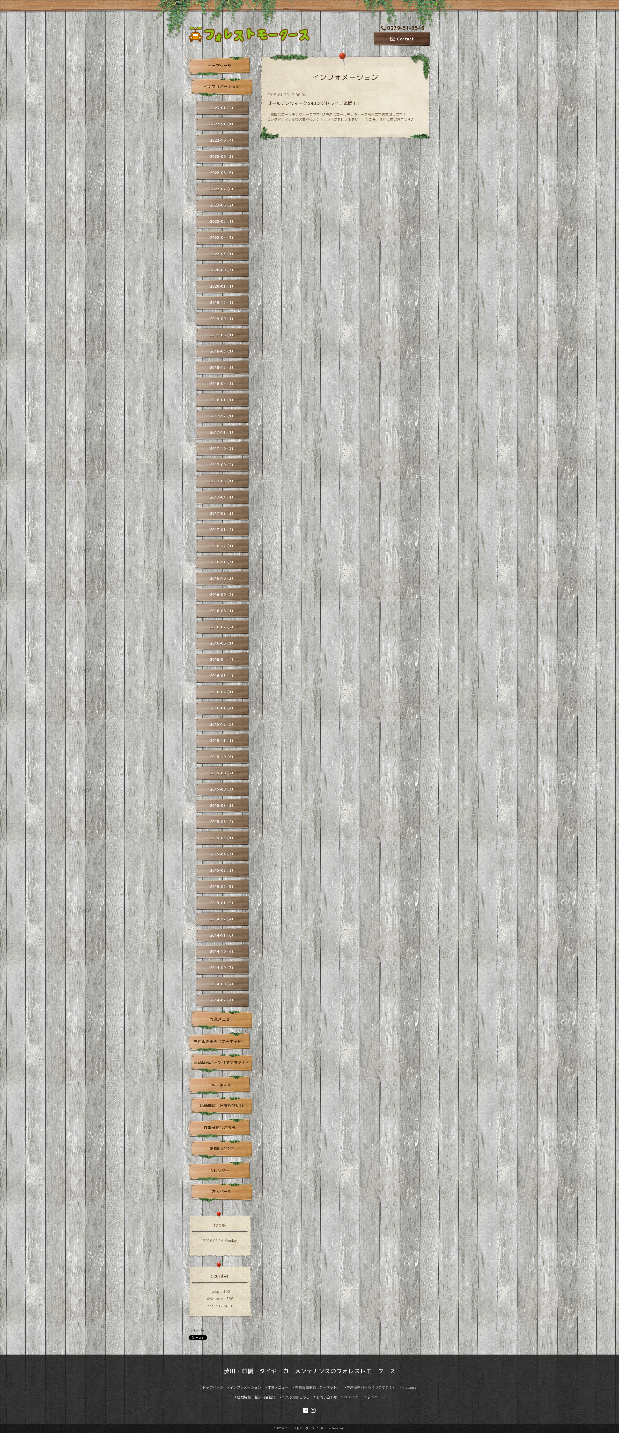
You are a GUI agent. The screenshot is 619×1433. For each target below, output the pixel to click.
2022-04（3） (222, 237)
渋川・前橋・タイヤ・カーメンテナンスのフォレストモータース (310, 1371)
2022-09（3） (222, 156)
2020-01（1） (222, 286)
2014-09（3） (222, 967)
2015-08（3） (222, 789)
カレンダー (220, 1170)
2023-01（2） (222, 108)
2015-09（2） (222, 773)
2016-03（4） (222, 675)
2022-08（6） (222, 172)
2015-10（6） (222, 757)
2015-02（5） (222, 886)
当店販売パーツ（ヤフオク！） (222, 1062)
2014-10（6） (222, 951)
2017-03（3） (222, 513)
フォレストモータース (300, 1428)
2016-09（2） (222, 594)
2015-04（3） (222, 854)
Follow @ (196, 1330)
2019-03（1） (222, 351)
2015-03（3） (222, 870)
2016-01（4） (222, 708)
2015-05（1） (222, 838)
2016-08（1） (222, 611)
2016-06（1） (222, 643)
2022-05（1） (222, 221)
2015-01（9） (222, 903)
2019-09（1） (222, 318)
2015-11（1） (222, 740)
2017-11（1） (222, 432)
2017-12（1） (222, 416)
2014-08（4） (222, 984)
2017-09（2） (222, 464)
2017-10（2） (222, 448)
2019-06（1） (222, 335)
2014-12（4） (222, 919)
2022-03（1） (222, 254)
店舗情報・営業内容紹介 (222, 1105)
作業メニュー (222, 1019)
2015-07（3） (222, 805)
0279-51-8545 (405, 27)
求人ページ (222, 1191)
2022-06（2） (222, 205)
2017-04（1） (222, 497)
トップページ (220, 65)
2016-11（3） (222, 562)
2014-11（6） (222, 935)
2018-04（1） (222, 383)
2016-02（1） (222, 692)
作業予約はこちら (220, 1127)
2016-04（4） (222, 659)
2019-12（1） (222, 302)
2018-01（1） (222, 400)
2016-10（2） (222, 578)
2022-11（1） (222, 124)
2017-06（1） (222, 481)
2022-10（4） (222, 140)
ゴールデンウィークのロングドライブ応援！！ (314, 103)
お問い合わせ (222, 1148)
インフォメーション (222, 86)
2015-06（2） (222, 821)
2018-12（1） (222, 367)
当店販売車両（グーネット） (220, 1041)
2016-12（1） (222, 546)
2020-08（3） (222, 270)
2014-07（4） (222, 1000)
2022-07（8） (222, 189)
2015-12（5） (222, 724)
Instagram (219, 1084)
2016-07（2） (222, 627)
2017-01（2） (222, 529)
